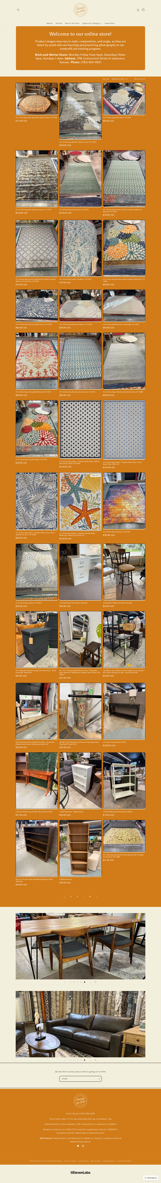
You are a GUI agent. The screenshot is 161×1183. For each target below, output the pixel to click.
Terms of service (70, 1161)
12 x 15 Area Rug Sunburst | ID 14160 (116, 532)
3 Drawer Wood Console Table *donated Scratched (34, 812)
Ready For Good (41, 1161)
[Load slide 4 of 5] (81, 982)
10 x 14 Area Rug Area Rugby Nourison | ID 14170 (33, 209)
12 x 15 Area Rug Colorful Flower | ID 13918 (31, 459)
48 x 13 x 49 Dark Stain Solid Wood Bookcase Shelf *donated (34, 880)
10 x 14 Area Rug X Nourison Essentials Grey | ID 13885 (123, 392)
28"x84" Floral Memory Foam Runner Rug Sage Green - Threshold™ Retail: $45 (79, 743)
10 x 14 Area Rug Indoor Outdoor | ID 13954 (75, 279)
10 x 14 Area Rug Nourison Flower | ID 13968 (75, 324)
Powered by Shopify (55, 1161)
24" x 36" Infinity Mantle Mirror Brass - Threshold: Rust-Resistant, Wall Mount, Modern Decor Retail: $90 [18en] (79, 672)
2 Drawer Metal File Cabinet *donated (73, 603)
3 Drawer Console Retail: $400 (114, 742)
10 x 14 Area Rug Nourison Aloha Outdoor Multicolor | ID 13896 (124, 280)
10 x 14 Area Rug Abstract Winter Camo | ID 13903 (78, 142)
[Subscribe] (98, 1079)
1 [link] (64, 896)
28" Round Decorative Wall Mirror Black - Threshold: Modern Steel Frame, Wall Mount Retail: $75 (35, 743)
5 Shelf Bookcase (65, 879)
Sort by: (106, 79)
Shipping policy (109, 1161)
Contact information (124, 1161)
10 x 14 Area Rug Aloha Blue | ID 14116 (117, 117)
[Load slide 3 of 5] (77, 982)
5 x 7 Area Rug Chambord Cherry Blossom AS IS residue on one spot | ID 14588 (123, 856)
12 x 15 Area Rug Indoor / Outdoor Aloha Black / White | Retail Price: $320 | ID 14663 (79, 462)
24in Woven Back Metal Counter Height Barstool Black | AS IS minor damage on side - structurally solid (123, 671)
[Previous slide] (64, 982)
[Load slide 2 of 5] (74, 982)
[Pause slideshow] (96, 982)
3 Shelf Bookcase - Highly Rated (71, 812)
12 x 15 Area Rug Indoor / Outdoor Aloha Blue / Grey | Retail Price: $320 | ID (122, 463)
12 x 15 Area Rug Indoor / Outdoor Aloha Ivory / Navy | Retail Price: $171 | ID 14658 (35, 534)
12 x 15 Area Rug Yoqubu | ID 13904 (29, 603)
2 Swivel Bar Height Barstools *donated (117, 603)
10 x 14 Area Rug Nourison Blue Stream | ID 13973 (34, 324)
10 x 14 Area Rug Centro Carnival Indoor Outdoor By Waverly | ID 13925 (122, 211)
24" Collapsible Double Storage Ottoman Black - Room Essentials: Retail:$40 (36, 671)
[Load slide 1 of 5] (70, 982)
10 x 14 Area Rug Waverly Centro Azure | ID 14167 (77, 392)
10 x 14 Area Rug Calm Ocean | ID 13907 (74, 209)
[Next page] (96, 896)
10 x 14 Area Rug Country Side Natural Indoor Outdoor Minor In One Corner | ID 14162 (36, 280)
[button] (18, 9)
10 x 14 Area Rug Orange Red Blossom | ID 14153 (33, 392)
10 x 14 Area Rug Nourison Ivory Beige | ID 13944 (121, 324)
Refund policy (96, 1161)
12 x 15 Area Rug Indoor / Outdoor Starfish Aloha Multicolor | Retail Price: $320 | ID (77, 534)
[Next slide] (90, 982)
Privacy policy (84, 1161)
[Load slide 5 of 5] (84, 982)
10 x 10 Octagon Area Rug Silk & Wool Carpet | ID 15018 (36, 117)
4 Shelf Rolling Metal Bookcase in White (117, 812)
